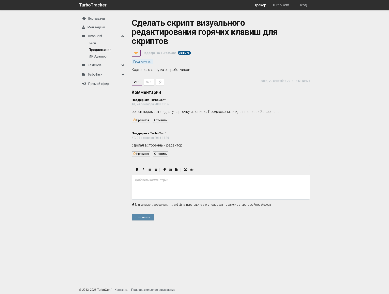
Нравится (142, 120)
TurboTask (94, 74)
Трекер (260, 5)
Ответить (160, 120)
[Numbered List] (155, 170)
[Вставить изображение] (170, 170)
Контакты (121, 290)
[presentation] (221, 180)
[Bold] (137, 170)
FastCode (94, 65)
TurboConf (281, 5)
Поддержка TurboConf (159, 53)
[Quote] (185, 170)
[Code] (191, 170)
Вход (303, 5)
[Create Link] (164, 170)
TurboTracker (93, 4)
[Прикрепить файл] (176, 170)
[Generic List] (149, 170)
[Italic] (143, 170)
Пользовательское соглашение (153, 290)
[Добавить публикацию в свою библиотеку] (136, 53)
